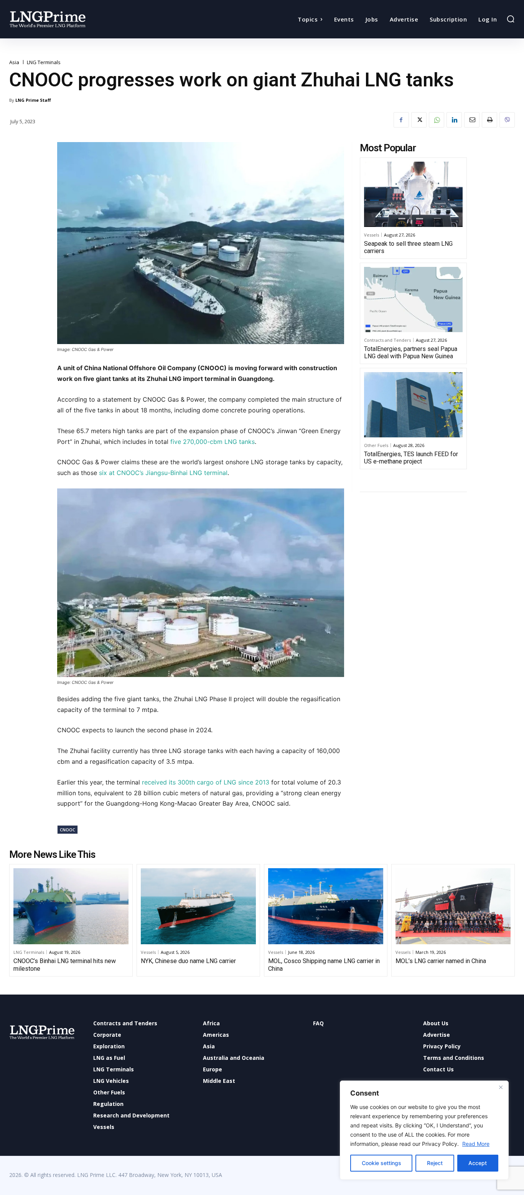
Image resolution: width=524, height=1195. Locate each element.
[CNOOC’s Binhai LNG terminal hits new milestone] (71, 906)
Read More (475, 1143)
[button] (510, 19)
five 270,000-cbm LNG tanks (212, 441)
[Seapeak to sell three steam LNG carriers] (413, 194)
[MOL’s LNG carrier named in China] (453, 906)
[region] (424, 1130)
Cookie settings (381, 1163)
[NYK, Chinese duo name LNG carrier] (198, 906)
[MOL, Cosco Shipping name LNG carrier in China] (325, 906)
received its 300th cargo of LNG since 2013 (205, 782)
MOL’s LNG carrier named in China (440, 961)
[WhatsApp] (436, 119)
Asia (14, 62)
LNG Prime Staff (33, 100)
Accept (477, 1163)
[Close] (500, 1087)
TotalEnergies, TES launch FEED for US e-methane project (411, 457)
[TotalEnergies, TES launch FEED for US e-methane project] (413, 404)
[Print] (489, 119)
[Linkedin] (454, 119)
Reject (435, 1163)
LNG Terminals (44, 62)
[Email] (472, 119)
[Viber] (507, 119)
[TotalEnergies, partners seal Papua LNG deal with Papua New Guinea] (413, 299)
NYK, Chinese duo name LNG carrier (188, 961)
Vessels (371, 235)
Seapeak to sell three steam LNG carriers (408, 247)
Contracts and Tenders (387, 340)
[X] (419, 119)
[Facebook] (401, 119)
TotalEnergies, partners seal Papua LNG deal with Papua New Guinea (410, 352)
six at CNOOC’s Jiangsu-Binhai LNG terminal (163, 473)
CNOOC (67, 830)
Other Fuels (376, 445)
